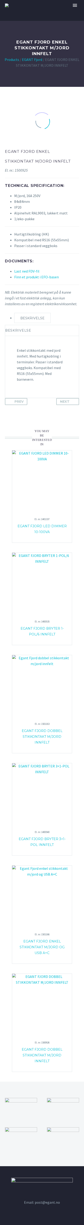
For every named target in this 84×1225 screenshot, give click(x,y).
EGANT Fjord (32, 59)
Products (12, 59)
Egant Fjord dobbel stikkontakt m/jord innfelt (42, 736)
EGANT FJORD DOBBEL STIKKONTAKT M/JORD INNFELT (42, 1055)
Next (65, 401)
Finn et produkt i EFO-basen (36, 277)
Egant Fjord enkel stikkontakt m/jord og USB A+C (42, 947)
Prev (19, 401)
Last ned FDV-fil (26, 271)
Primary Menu (75, 5)
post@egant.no (47, 1202)
